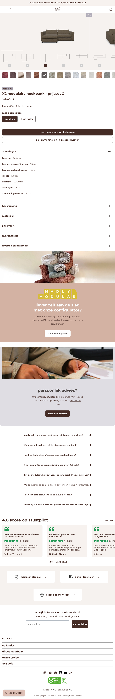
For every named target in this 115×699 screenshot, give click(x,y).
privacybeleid (68, 696)
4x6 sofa (36, 696)
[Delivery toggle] (108, 245)
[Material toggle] (108, 216)
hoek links (10, 119)
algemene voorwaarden (51, 696)
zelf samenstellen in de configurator (57, 140)
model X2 (7, 89)
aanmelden (80, 624)
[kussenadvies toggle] (108, 235)
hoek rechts (27, 119)
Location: (48, 690)
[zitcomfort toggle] (108, 226)
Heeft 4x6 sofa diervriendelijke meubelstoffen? (48, 494)
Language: (63, 690)
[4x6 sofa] (57, 9)
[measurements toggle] (108, 151)
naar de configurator (57, 333)
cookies (79, 696)
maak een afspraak (57, 413)
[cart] (112, 9)
